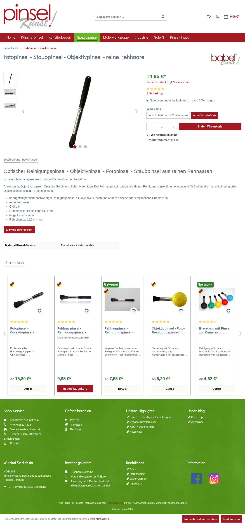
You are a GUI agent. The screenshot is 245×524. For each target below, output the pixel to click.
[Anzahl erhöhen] (173, 126)
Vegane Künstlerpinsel (142, 421)
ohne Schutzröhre (204, 115)
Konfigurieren (231, 519)
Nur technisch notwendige (200, 519)
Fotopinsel (135, 431)
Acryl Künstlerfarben (141, 426)
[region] (71, 111)
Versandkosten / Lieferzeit (25, 429)
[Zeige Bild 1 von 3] (74, 146)
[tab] (12, 159)
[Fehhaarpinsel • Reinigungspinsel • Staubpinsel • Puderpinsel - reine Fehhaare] (75, 299)
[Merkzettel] (208, 16)
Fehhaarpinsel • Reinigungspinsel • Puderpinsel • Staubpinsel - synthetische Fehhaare (122, 330)
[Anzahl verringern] (150, 126)
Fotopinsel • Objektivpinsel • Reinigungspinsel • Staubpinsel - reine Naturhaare (24, 330)
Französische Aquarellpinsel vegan (150, 417)
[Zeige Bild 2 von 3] (80, 146)
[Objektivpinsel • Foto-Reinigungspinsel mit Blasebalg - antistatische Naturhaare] (169, 299)
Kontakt (14, 443)
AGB (132, 468)
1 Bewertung (155, 93)
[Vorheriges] (23, 111)
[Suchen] (162, 16)
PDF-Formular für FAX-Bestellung (26, 486)
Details (28, 388)
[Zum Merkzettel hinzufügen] (39, 311)
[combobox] (127, 16)
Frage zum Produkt (20, 229)
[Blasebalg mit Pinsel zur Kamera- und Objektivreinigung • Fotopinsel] (217, 299)
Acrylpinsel (197, 421)
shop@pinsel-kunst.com (24, 419)
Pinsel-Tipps (198, 417)
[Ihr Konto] (217, 16)
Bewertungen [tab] (30, 159)
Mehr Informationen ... (100, 519)
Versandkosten (115, 503)
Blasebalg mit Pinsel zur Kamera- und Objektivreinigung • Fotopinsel (214, 330)
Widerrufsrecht (138, 478)
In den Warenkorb (210, 126)
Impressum (136, 483)
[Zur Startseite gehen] (30, 16)
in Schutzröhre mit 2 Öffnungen (168, 115)
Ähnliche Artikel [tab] (14, 263)
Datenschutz (137, 473)
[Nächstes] (136, 111)
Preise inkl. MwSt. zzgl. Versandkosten (168, 82)
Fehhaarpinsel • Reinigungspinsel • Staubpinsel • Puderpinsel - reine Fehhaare (71, 330)
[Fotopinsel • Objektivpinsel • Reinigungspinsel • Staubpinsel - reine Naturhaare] (28, 299)
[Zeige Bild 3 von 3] (85, 146)
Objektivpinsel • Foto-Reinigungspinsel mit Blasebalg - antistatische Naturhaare (168, 330)
